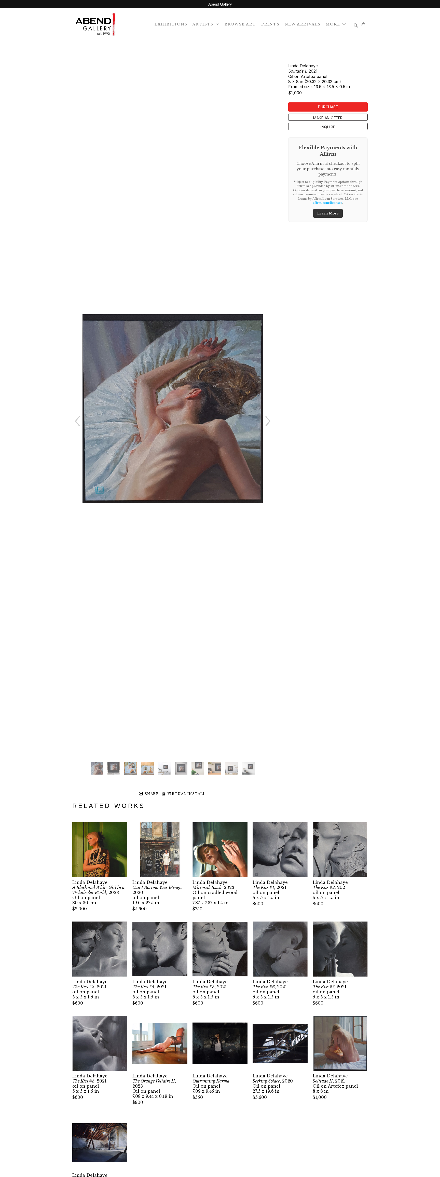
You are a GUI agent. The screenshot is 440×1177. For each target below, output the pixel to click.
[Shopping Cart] (363, 24)
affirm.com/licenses (327, 203)
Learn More (328, 213)
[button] (206, 24)
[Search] (356, 25)
